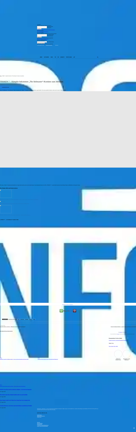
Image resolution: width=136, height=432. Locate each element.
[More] (50, 316)
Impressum (38, 422)
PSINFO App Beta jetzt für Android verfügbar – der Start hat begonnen (16, 389)
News (1, 75)
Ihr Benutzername (50, 26)
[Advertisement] (68, 66)
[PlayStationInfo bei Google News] (44, 294)
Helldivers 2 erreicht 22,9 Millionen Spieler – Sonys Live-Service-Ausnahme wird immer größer (14, 359)
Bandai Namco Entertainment (12, 319)
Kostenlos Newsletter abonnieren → (68, 304)
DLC (18, 319)
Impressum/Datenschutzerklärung (42, 31)
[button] (97, 57)
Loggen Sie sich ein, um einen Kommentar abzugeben (118, 340)
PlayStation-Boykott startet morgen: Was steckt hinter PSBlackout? (14, 203)
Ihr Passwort (49, 27)
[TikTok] (95, 45)
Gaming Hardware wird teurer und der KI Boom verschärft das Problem (16, 405)
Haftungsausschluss (39, 424)
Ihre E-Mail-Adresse (50, 34)
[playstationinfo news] (0, 87)
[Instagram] (94, 45)
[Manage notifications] (134, 428)
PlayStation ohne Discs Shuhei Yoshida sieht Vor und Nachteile (13, 394)
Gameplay (26, 319)
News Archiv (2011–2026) (113, 346)
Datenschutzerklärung (40, 423)
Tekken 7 (30, 319)
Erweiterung (22, 319)
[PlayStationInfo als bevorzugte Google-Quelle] (13, 301)
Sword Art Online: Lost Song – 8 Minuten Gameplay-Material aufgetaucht (12, 326)
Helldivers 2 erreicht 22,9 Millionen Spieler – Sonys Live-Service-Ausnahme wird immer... (19, 199)
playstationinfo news (5, 87)
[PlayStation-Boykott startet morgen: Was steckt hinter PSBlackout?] (2, 201)
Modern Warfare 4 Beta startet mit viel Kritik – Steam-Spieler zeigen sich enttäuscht (12, 386)
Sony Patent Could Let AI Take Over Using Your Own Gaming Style (15, 400)
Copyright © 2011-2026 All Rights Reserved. (43, 425)
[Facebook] (92, 45)
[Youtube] (98, 45)
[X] (96, 45)
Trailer (34, 319)
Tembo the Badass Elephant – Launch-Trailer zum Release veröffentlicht (123, 326)
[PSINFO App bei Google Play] (45, 261)
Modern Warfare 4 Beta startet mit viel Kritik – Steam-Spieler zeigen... (15, 214)
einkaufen (121, 332)
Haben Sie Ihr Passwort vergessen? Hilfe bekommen (46, 29)
